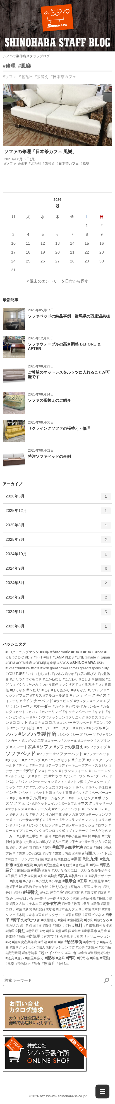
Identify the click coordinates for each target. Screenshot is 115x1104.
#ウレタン (81, 701)
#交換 (27, 842)
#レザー (72, 825)
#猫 (58, 931)
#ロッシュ (87, 825)
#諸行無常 (29, 953)
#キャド (99, 712)
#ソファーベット (68, 754)
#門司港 (83, 958)
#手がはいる (24, 898)
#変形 (46, 870)
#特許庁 (33, 931)
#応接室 (91, 893)
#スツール (69, 741)
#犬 (42, 931)
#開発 (94, 958)
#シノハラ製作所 (37, 734)
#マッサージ (103, 803)
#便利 (47, 848)
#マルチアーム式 (38, 809)
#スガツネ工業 (33, 741)
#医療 (19, 865)
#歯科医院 (75, 920)
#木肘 (21, 915)
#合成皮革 (81, 865)
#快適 (102, 893)
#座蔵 (86, 887)
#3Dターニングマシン (22, 652)
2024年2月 (56, 599)
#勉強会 (64, 859)
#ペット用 (80, 793)
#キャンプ (37, 717)
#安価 (32, 876)
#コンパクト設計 (23, 728)
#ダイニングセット (56, 760)
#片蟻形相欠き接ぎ (97, 926)
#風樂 (24, 66)
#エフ (94, 701)
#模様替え (49, 920)
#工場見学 (96, 881)
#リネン (16, 825)
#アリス (36, 695)
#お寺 (69, 674)
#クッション (56, 717)
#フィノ (61, 782)
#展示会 (69, 881)
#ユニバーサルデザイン (27, 820)
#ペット (25, 792)
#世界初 (59, 836)
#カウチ (73, 706)
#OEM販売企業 (44, 663)
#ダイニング (31, 760)
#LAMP (58, 657)
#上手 (21, 836)
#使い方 (16, 848)
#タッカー (13, 760)
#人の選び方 (42, 842)
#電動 (105, 958)
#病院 (21, 936)
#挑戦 (101, 898)
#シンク (64, 735)
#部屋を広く (34, 958)
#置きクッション (22, 947)
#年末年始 (40, 887)
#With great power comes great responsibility (74, 668)
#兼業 (57, 853)
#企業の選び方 (90, 842)
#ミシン (88, 809)
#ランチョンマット (84, 820)
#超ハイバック (51, 952)
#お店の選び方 (86, 674)
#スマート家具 (23, 747)
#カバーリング (51, 712)
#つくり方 (67, 685)
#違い (19, 958)
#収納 (38, 865)
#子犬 (23, 876)
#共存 (47, 853)
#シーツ (90, 735)
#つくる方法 (85, 685)
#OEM (10, 663)
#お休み (58, 674)
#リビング (31, 825)
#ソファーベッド (96, 754)
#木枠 (96, 909)
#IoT (48, 657)
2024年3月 (56, 585)
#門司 (71, 958)
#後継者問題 (74, 893)
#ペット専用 (62, 793)
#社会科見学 (64, 936)
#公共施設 (34, 853)
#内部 (67, 853)
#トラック (50, 771)
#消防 (57, 926)
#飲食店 (49, 963)
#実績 (52, 876)
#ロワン (102, 825)
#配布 (50, 958)
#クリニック (75, 717)
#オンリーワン (22, 707)
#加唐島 (51, 859)
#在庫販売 (22, 870)
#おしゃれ (43, 674)
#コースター (63, 728)
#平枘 (27, 887)
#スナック (86, 741)
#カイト (59, 707)
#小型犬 (42, 881)
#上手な (33, 836)
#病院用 (33, 936)
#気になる (101, 920)
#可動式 (66, 865)
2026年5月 (56, 498)
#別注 (76, 853)
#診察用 (92, 947)
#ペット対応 (42, 793)
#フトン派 (75, 782)
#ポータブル (68, 803)
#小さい (29, 881)
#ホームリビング (81, 798)
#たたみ (33, 685)
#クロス (92, 717)
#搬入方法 (17, 904)
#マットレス (15, 809)
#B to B (76, 652)
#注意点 (26, 926)
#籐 (60, 942)
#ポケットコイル (45, 803)
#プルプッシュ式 (42, 787)
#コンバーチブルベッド (75, 723)
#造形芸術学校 (99, 953)
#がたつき (17, 679)
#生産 (76, 931)
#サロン (79, 728)
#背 (72, 947)
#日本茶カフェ (63, 76)
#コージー (44, 728)
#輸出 (82, 953)
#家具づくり (78, 876)
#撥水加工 (34, 904)
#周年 (94, 865)
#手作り (40, 898)
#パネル (12, 782)
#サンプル (94, 728)
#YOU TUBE (15, 674)
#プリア (23, 787)
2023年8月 (56, 628)
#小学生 (55, 881)
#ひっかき (17, 690)
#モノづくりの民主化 (46, 815)
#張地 (17, 893)
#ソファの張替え (68, 747)
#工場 (83, 881)
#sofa (35, 668)
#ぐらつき (34, 679)
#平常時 (16, 887)
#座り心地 (58, 886)
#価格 (37, 848)
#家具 (63, 875)
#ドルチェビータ (18, 776)
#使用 (27, 848)
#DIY (29, 657)
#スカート (13, 741)
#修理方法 (74, 847)
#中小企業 (73, 836)
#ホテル (16, 798)
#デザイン (32, 770)
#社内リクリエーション (92, 936)
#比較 (88, 920)
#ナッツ (56, 776)
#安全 (42, 876)
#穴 (8, 942)
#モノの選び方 (74, 815)
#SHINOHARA (83, 662)
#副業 (39, 859)
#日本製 (85, 909)
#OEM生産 (24, 663)
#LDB (69, 657)
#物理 (10, 931)
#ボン (26, 803)
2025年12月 (56, 513)
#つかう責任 (49, 685)
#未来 (31, 915)
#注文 (37, 926)
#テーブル (37, 765)
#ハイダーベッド (99, 776)
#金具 (60, 958)
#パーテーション (41, 782)
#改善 (66, 904)
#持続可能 (88, 898)
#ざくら (19, 685)
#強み (44, 893)
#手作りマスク (58, 898)
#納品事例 (73, 942)
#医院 (28, 865)
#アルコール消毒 (56, 695)
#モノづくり (19, 815)
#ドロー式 (39, 776)
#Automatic (60, 652)
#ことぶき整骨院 (92, 679)
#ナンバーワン (75, 776)
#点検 (67, 926)
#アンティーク (82, 695)
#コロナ (35, 723)
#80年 (44, 652)
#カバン (33, 712)
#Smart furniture (18, 668)
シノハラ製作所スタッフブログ (26, 56)
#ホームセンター (55, 798)
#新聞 (27, 909)
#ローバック (32, 831)
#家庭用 (16, 881)
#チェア (79, 760)
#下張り (46, 836)
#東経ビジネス (94, 915)
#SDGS (63, 663)
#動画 (76, 859)
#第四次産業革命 (24, 942)
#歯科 (62, 920)
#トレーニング (100, 771)
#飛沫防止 (23, 964)
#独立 (50, 931)
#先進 (21, 853)
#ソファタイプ (96, 747)
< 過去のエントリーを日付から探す (57, 281)
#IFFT (38, 657)
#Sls (100, 663)
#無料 (77, 925)
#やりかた (79, 690)
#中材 (86, 836)
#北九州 (26, 76)
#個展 (88, 848)
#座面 (96, 886)
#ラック (53, 820)
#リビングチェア (52, 825)
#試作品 (105, 947)
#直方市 (48, 936)
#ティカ (23, 765)
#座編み (74, 887)
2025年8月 (56, 527)
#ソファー (44, 754)
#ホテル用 (32, 798)
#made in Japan (97, 657)
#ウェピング (63, 701)
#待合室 (57, 892)
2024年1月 (56, 614)
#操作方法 (52, 903)
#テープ (52, 765)
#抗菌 (75, 898)
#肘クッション (57, 947)
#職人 (41, 947)
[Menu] (102, 1091)
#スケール (53, 741)
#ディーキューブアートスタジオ (83, 765)
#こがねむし (52, 679)
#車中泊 (71, 953)
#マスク (85, 803)
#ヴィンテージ (77, 831)
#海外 (47, 926)
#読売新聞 (13, 953)
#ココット (19, 722)
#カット (19, 712)
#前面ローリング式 (20, 859)
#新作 (95, 904)
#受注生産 (51, 865)
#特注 (20, 930)
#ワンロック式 (54, 831)
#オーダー (43, 706)
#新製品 (39, 909)
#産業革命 (89, 931)
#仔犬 (74, 842)
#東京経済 (74, 915)
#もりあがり (60, 690)
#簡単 (52, 942)
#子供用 (12, 876)
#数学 (86, 904)
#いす (30, 674)
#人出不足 (60, 842)
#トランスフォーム (73, 771)
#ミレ (99, 809)
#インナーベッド (38, 701)
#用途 (102, 931)
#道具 (10, 958)
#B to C (88, 652)
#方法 (50, 909)
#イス (102, 695)
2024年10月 (56, 556)
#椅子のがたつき (25, 920)
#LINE (79, 657)
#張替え (42, 76)
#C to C (18, 657)
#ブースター (94, 782)
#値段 (98, 848)
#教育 (76, 904)
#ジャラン (104, 735)
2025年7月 (56, 542)
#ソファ (10, 76)
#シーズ (77, 735)
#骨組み (63, 964)
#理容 (66, 931)
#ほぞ (46, 690)
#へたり (33, 690)
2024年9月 (56, 570)
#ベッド (82, 787)
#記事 (80, 947)
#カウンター (90, 707)
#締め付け (91, 942)
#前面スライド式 (97, 853)
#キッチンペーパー (77, 712)
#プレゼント (65, 787)
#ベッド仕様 (98, 787)
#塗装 (36, 870)
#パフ (23, 782)
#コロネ (49, 722)
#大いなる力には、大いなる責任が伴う (81, 870)
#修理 (9, 66)
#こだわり (70, 679)
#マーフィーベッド (66, 809)
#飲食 (36, 964)
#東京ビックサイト (50, 915)
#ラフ (64, 820)
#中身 (96, 836)
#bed (99, 652)
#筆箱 (43, 942)
